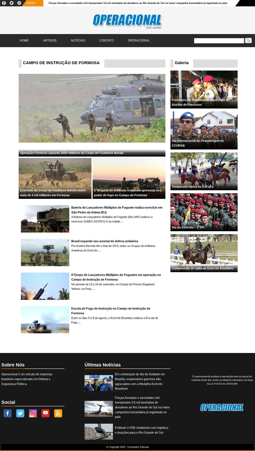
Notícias (78, 40)
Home (24, 40)
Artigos (50, 40)
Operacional (139, 40)
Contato (106, 40)
